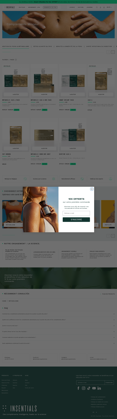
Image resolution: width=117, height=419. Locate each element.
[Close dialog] (91, 189)
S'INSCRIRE (76, 219)
